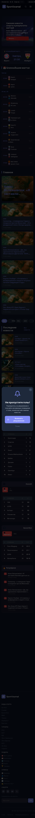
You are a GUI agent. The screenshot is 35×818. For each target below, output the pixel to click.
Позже (17, 426)
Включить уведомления (18, 419)
